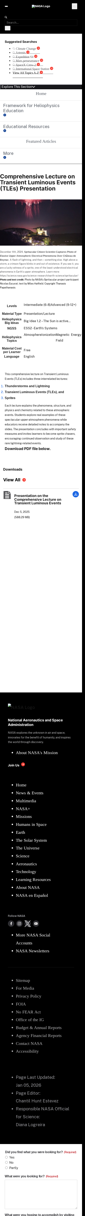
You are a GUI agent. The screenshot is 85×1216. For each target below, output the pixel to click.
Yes (11, 1157)
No (11, 1162)
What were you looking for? (31, 1176)
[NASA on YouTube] (36, 923)
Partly (13, 1168)
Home (41, 93)
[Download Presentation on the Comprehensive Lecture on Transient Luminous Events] (76, 496)
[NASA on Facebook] (11, 923)
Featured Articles (41, 141)
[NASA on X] (28, 923)
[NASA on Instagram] (19, 923)
